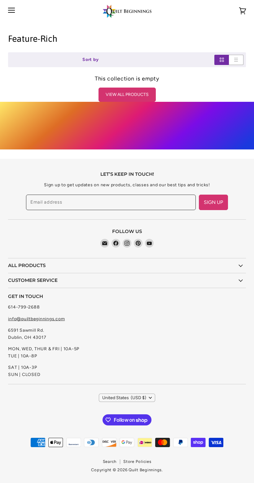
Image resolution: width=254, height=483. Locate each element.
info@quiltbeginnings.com (36, 318)
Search (110, 461)
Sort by (90, 59)
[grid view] (221, 60)
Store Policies (137, 461)
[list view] (236, 60)
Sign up (213, 202)
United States (124, 397)
